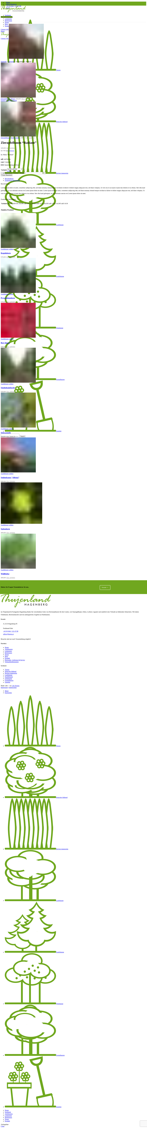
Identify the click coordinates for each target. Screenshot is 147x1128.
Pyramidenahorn (8, 298)
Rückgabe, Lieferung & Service (15, 660)
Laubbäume (8, 675)
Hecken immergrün (11, 673)
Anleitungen (9, 649)
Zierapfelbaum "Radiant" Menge (13, 173)
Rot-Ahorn (5, 343)
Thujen (7, 669)
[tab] (75, 179)
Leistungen (8, 651)
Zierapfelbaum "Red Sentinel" (10, 138)
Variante (4, 170)
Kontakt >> (105, 587)
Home (7, 647)
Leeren (9, 171)
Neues (7, 654)
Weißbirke (5, 574)
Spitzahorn (5, 529)
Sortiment (11, 61)
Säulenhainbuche (8, 388)
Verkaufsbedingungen (12, 662)
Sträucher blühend (10, 671)
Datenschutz (13, 687)
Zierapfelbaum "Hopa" (8, 99)
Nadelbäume (9, 677)
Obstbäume (8, 678)
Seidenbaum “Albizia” (10, 478)
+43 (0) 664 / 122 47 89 (10, 631)
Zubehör (7, 682)
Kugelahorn (6, 253)
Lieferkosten (11, 150)
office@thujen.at (8, 634)
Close (2, 1126)
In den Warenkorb (7, 175)
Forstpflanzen (9, 680)
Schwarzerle (6, 433)
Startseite (3, 61)
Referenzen (8, 653)
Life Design (15, 686)
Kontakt (7, 658)
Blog (6, 656)
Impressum (4, 687)
